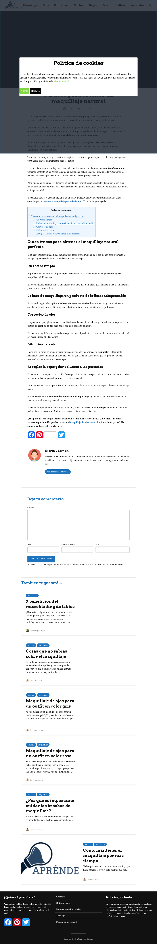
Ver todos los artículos (57, 472)
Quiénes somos (63, 903)
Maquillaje (32, 595)
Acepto (24, 90)
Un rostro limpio (42, 219)
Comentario (31, 507)
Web (97, 544)
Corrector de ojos (43, 226)
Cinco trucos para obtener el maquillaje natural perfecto (56, 216)
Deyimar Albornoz (36, 680)
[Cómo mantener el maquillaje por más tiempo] (49, 860)
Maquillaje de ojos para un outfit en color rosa (50, 753)
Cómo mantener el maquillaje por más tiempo (103, 855)
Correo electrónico (68, 544)
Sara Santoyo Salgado (37, 630)
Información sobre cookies (68, 909)
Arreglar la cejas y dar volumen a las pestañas (56, 233)
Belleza (31, 645)
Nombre (31, 544)
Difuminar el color (43, 230)
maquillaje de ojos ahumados (85, 422)
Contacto (60, 896)
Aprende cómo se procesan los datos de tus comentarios (97, 564)
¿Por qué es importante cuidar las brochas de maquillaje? (50, 805)
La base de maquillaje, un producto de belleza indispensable (63, 223)
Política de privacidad (66, 921)
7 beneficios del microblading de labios (50, 604)
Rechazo (35, 90)
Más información (62, 81)
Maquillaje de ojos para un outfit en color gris (50, 703)
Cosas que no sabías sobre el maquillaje (46, 654)
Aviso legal (61, 915)
